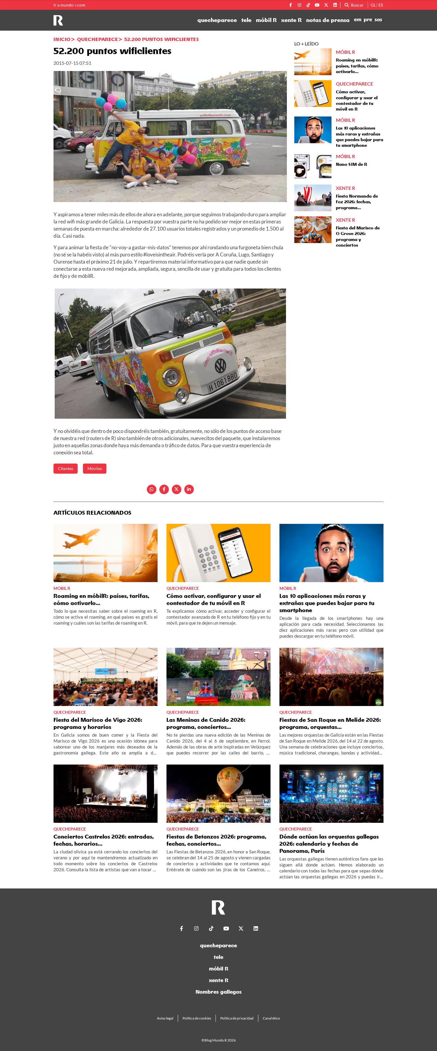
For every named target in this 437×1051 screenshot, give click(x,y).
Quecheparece (97, 39)
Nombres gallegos (219, 992)
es (380, 4)
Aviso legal (165, 1018)
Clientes (65, 468)
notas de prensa (328, 20)
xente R (291, 20)
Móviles (94, 468)
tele (246, 20)
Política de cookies (197, 1018)
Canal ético (271, 1018)
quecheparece (217, 20)
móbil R (266, 20)
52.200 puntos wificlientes (161, 39)
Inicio (62, 39)
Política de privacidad (237, 1018)
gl (373, 4)
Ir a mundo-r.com (69, 5)
